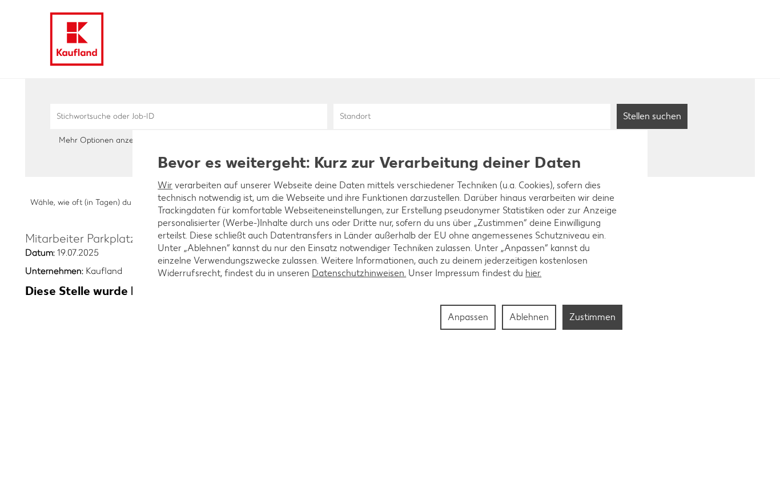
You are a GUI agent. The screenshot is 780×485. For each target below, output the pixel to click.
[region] (390, 242)
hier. (533, 273)
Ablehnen (529, 317)
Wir (165, 185)
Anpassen (468, 317)
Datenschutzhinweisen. (359, 273)
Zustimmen (592, 317)
